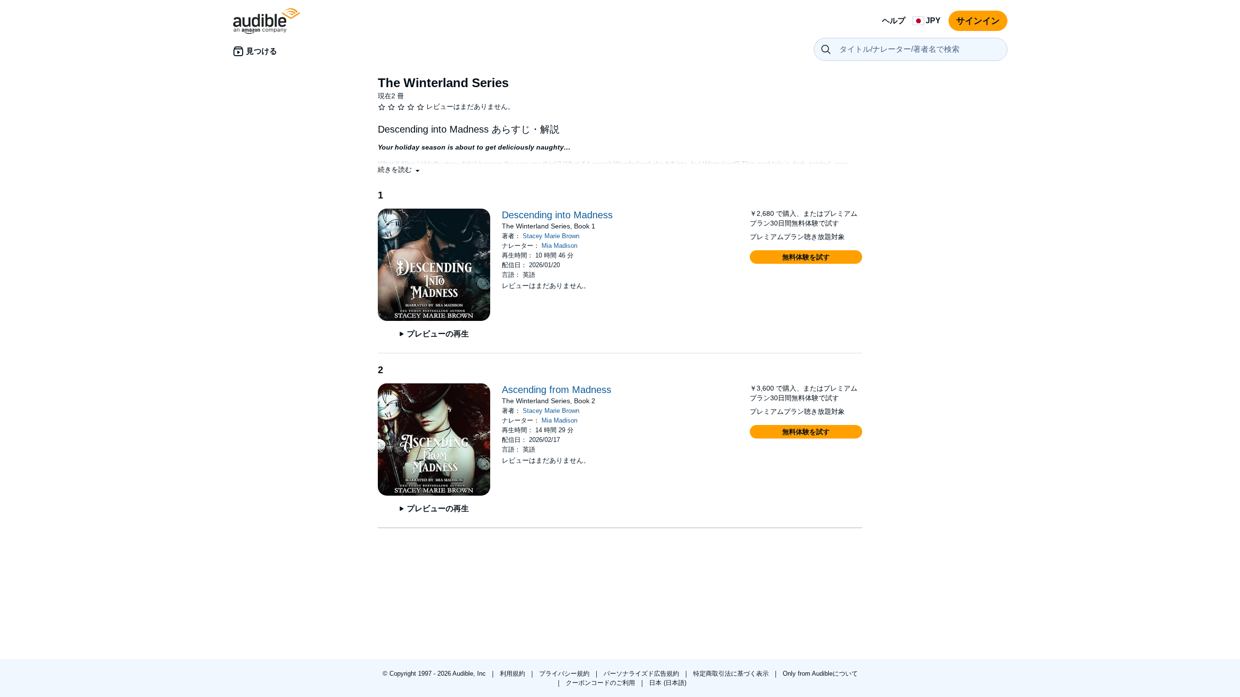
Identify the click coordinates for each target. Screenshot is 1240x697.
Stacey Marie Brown (551, 236)
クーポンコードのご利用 (601, 682)
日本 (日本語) (667, 682)
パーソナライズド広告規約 (642, 673)
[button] (399, 169)
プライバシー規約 (565, 673)
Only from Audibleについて (820, 673)
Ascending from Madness (556, 389)
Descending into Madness (557, 215)
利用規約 (513, 673)
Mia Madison (559, 245)
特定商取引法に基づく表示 (732, 673)
